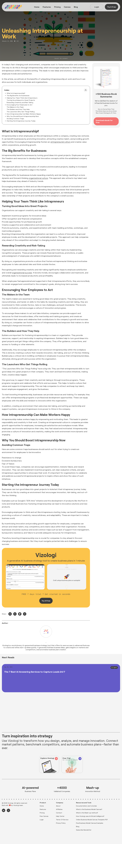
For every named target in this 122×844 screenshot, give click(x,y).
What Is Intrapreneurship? (16, 93)
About (58, 806)
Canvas (67, 7)
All (18, 41)
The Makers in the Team (15, 107)
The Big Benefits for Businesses (18, 95)
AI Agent (114, 667)
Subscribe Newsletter (83, 830)
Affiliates (59, 809)
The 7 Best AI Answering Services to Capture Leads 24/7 (34, 671)
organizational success (22, 272)
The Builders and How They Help (18, 109)
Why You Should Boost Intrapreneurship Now (23, 116)
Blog (76, 7)
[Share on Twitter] (15, 614)
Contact (59, 813)
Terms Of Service (62, 819)
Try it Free (46, 601)
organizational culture (38, 178)
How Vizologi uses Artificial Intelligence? (90, 816)
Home (36, 7)
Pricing (57, 7)
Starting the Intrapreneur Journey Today (21, 121)
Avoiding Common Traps (15, 118)
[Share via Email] (24, 614)
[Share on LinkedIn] (10, 614)
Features (47, 7)
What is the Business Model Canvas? (89, 809)
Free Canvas (44, 816)
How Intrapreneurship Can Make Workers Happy (24, 114)
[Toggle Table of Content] (85, 90)
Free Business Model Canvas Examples (89, 823)
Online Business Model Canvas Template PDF (92, 819)
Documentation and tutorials (86, 806)
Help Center (60, 816)
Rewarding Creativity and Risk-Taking (20, 102)
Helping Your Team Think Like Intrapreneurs (22, 98)
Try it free (111, 7)
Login (96, 7)
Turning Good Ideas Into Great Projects (21, 100)
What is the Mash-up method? (87, 813)
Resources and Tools (83, 802)
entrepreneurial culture (61, 142)
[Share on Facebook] (19, 614)
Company (59, 802)
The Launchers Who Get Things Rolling (21, 111)
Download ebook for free (104, 121)
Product (43, 802)
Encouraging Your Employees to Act (19, 105)
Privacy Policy (61, 823)
